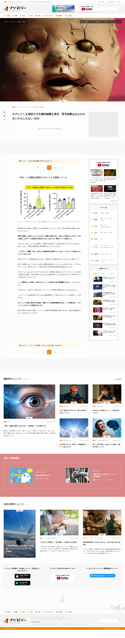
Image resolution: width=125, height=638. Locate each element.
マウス (39, 228)
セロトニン (65, 295)
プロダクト (103, 261)
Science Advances (74, 221)
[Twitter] (4, 112)
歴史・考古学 (104, 232)
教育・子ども (104, 225)
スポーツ (106, 218)
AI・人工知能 (104, 245)
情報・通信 (107, 247)
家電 (112, 247)
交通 (102, 247)
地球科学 (107, 213)
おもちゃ (113, 259)
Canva (119, 22)
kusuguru (33, 622)
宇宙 (102, 239)
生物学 (102, 213)
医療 (102, 218)
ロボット (110, 245)
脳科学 (111, 218)
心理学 (102, 220)
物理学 (102, 254)
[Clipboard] (4, 119)
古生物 (110, 232)
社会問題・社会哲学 (105, 227)
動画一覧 (114, 201)
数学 (111, 254)
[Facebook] (4, 116)
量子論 (106, 254)
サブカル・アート (105, 259)
